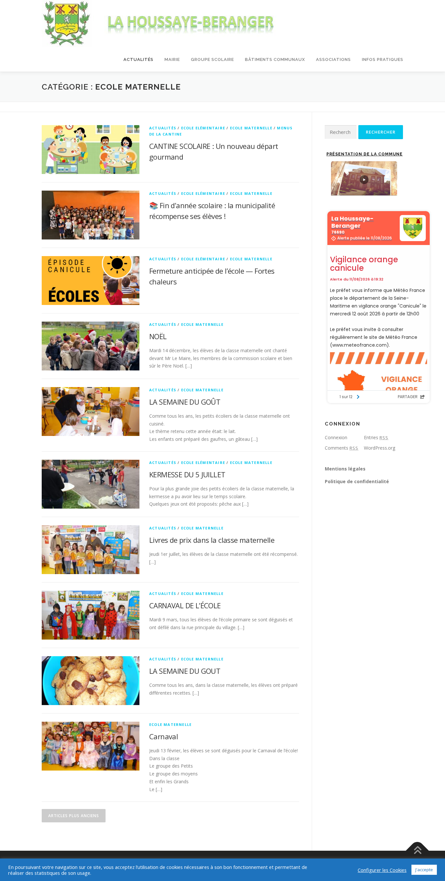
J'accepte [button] (424, 870)
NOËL (158, 336)
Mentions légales (345, 469)
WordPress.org (379, 448)
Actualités (138, 59)
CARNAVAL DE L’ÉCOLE (185, 605)
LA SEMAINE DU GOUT (184, 671)
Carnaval (163, 736)
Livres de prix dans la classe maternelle (211, 540)
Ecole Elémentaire (203, 127)
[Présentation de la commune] (364, 178)
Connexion (336, 437)
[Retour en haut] (417, 850)
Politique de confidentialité (357, 481)
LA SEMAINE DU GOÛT (184, 402)
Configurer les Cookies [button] (382, 870)
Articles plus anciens (73, 815)
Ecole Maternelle (251, 127)
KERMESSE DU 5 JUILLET (187, 474)
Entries (376, 437)
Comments (341, 448)
